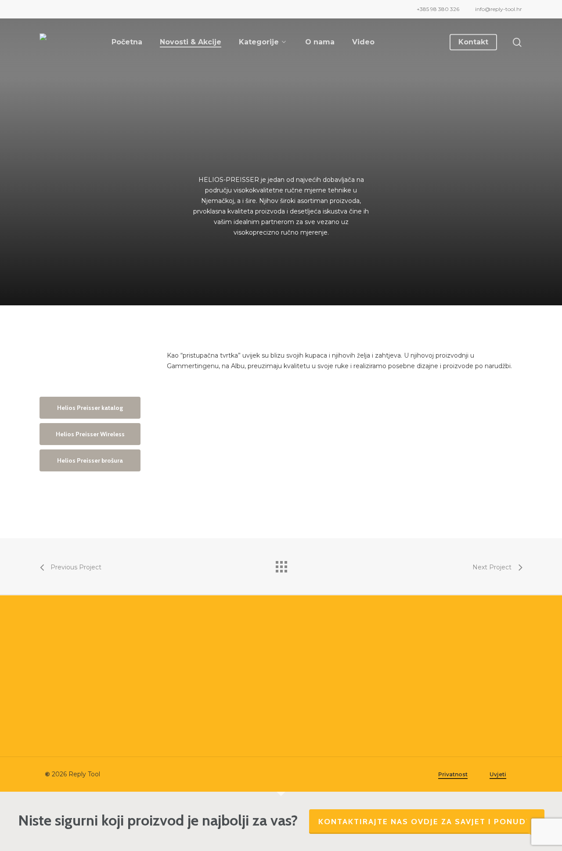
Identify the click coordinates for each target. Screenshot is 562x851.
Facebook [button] (183, 731)
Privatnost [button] (453, 774)
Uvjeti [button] (498, 774)
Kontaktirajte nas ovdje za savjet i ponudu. (426, 821)
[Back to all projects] (281, 564)
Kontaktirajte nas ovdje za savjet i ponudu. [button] (85, 735)
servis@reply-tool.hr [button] (198, 695)
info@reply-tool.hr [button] (195, 682)
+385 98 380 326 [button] (192, 669)
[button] (90, 408)
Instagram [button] (183, 745)
